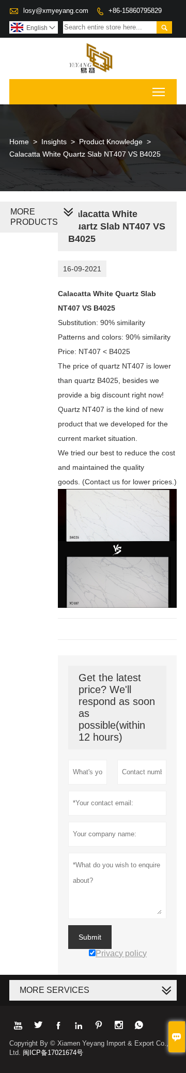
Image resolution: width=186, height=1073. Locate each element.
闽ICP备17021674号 (53, 1052)
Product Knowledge (111, 141)
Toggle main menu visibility (158, 91)
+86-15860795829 (135, 10)
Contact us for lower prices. (129, 482)
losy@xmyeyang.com (55, 10)
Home (19, 141)
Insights (54, 141)
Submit (90, 937)
